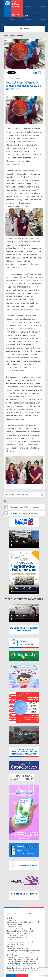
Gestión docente (33, 970)
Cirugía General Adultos (31, 966)
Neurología (11, 944)
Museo (9, 924)
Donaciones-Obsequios (15, 935)
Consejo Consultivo (23, 929)
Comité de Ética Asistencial (16, 970)
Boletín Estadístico (13, 968)
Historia (22, 922)
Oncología (10, 942)
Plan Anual (10, 929)
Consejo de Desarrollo (15, 931)
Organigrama (18, 924)
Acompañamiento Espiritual (17, 937)
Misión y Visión (12, 922)
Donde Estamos (32, 922)
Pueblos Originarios (23, 933)
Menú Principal (24, 29)
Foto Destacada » (17, 36)
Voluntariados (29, 931)
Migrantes (10, 933)
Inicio (6, 36)
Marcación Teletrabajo (30, 968)
